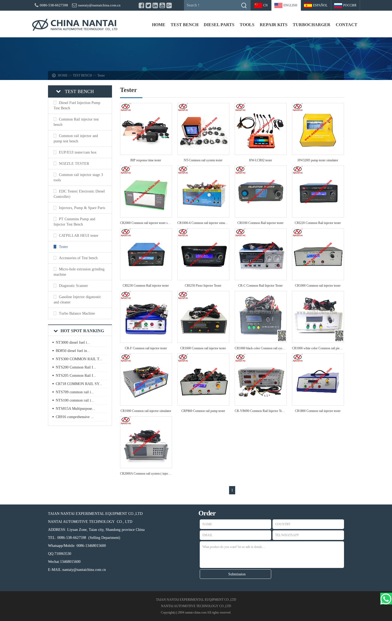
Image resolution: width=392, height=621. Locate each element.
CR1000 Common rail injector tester (318, 285)
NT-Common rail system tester (203, 160)
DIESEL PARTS (219, 24)
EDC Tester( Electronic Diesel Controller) (79, 194)
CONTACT (346, 24)
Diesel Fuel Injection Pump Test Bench (77, 105)
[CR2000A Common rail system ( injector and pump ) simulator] (146, 466)
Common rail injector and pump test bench (76, 138)
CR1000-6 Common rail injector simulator (204, 223)
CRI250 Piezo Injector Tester (203, 285)
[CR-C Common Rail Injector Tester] (260, 278)
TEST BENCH (184, 24)
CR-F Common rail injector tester (146, 348)
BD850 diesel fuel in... (73, 351)
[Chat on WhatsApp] (386, 598)
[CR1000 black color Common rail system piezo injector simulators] (260, 341)
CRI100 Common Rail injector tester (260, 223)
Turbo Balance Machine (77, 313)
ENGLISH (290, 5)
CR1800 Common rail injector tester (318, 411)
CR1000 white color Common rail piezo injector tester (326, 348)
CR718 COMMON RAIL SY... (79, 384)
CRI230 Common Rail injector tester (146, 285)
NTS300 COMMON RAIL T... (79, 359)
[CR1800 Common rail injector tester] (318, 404)
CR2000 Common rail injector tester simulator (149, 223)
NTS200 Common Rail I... (76, 367)
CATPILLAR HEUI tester (78, 236)
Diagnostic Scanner (73, 286)
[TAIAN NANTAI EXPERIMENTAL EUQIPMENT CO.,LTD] (74, 25)
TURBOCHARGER (311, 24)
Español (320, 5)
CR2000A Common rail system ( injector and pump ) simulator (159, 473)
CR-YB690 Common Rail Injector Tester (260, 411)
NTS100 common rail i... (75, 400)
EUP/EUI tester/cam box (78, 152)
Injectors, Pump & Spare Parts (82, 208)
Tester (101, 75)
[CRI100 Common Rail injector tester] (260, 216)
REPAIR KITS (273, 24)
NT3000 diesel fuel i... (73, 342)
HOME (158, 24)
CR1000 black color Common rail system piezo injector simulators (276, 348)
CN (265, 5)
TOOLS (247, 24)
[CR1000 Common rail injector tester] (318, 278)
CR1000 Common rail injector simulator (146, 411)
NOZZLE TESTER (74, 164)
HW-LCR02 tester (260, 160)
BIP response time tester (145, 160)
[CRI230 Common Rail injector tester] (146, 278)
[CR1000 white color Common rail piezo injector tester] (318, 341)
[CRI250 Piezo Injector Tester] (203, 278)
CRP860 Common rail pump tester (203, 411)
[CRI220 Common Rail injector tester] (318, 216)
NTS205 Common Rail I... (76, 376)
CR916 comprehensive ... (75, 417)
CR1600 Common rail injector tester (203, 348)
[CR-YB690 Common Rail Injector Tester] (260, 404)
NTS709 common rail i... (75, 392)
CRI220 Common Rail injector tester (318, 223)
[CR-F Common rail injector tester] (146, 341)
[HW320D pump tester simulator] (318, 153)
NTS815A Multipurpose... (75, 409)
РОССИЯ (349, 5)
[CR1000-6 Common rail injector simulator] (203, 216)
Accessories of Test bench (78, 258)
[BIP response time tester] (146, 153)
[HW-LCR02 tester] (260, 153)
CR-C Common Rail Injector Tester (260, 285)
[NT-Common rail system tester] (203, 153)
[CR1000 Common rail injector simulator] (146, 404)
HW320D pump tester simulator (318, 160)
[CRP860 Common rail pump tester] (203, 404)
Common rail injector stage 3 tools (78, 177)
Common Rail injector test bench (76, 122)
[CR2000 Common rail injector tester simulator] (146, 216)
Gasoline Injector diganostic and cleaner (77, 299)
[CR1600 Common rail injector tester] (203, 341)
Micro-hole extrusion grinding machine (79, 272)
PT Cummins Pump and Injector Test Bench (74, 221)
